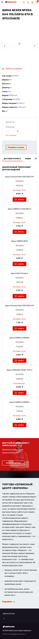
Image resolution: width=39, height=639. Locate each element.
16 (11, 88)
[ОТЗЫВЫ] (19, 164)
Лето (9, 91)
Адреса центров (9, 614)
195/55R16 (16, 99)
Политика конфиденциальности (14, 634)
